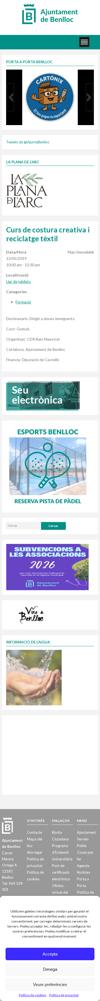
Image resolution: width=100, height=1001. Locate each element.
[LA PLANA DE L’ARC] (27, 190)
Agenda (83, 865)
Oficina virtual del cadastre (60, 892)
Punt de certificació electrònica (61, 872)
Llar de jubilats (18, 281)
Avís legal (34, 852)
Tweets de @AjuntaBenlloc (27, 142)
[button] (11, 97)
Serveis (83, 839)
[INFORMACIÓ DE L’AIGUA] (34, 677)
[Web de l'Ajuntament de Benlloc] (50, 14)
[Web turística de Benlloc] (32, 614)
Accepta (50, 954)
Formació (23, 302)
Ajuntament (86, 832)
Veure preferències (50, 984)
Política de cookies (32, 995)
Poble (81, 845)
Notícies (83, 872)
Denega (50, 969)
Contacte (34, 832)
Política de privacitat (64, 995)
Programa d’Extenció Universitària (62, 852)
